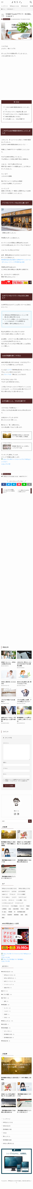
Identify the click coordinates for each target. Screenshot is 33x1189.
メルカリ (7, 1011)
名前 (4, 762)
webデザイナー (23, 476)
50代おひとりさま (9, 975)
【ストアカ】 (8, 374)
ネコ (25, 900)
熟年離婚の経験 (21, 911)
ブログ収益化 (14, 906)
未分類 (6, 1024)
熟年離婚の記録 (9, 1037)
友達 (10, 909)
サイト (4, 774)
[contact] (18, 814)
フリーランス (5, 906)
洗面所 (6, 1014)
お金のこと (5, 894)
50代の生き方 (6, 19)
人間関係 (4, 909)
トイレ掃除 (19, 900)
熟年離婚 (7, 1028)
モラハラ (22, 906)
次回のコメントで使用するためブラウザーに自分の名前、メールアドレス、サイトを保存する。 (17, 780)
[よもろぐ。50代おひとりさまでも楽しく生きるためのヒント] (16, 2)
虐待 (26, 914)
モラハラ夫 (8, 1031)
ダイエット (11, 900)
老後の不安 (8, 987)
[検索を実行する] (30, 821)
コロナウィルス (22, 897)
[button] (31, 2)
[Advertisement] (16, 78)
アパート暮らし (6, 897)
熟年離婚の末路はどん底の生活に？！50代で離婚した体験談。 (20, 435)
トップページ (6, 1119)
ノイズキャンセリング (7, 903)
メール (5, 768)
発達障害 (10, 914)
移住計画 (6, 1041)
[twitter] (15, 814)
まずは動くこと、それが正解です (15, 119)
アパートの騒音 (21, 894)
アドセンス (12, 894)
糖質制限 (16, 914)
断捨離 (10, 911)
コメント (5, 743)
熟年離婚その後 (9, 1034)
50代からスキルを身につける (11, 476)
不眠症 (28, 906)
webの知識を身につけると (13, 116)
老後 (22, 914)
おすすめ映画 (21, 891)
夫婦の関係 (16, 909)
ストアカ (4, 900)
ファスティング (19, 903)
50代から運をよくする (24, 888)
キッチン (7, 1008)
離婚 (3, 917)
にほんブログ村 (5, 464)
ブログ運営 (7, 994)
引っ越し (4, 911)
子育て (22, 909)
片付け (3, 914)
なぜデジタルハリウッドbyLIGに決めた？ (17, 114)
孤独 (27, 909)
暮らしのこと (8, 1021)
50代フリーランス (9, 981)
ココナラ (9, 369)
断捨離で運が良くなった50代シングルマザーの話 (20, 447)
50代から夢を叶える (10, 978)
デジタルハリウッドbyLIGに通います (16, 112)
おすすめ (14, 891)
